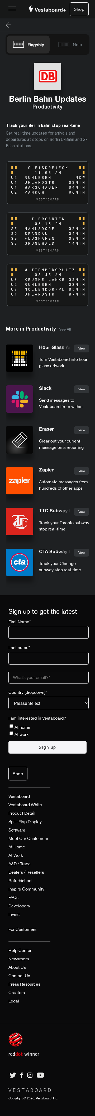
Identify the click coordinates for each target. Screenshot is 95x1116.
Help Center (19, 950)
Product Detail (21, 813)
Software (16, 830)
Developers (19, 905)
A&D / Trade (19, 863)
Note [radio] (77, 44)
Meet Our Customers (28, 838)
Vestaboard (19, 796)
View (81, 348)
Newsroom (18, 958)
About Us (17, 967)
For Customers (22, 929)
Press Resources (24, 984)
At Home (16, 846)
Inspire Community (26, 889)
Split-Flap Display (25, 821)
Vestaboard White (25, 804)
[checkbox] (47, 731)
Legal (13, 1001)
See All (65, 329)
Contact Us (19, 975)
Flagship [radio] (35, 44)
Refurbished (19, 880)
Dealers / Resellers (26, 872)
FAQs (13, 897)
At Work (15, 855)
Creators (16, 992)
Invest (14, 914)
